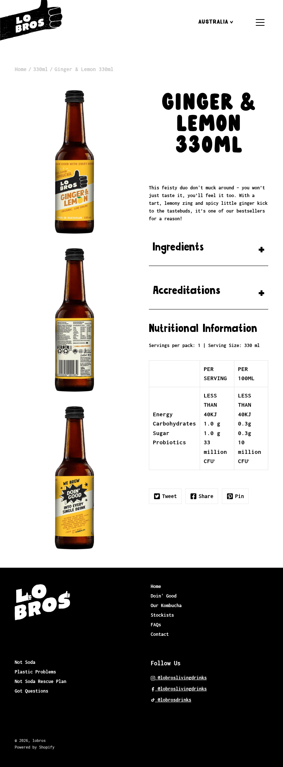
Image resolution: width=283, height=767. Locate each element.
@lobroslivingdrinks (181, 677)
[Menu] (260, 22)
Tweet (169, 496)
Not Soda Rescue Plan (40, 681)
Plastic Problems (35, 672)
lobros (39, 740)
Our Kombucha (166, 605)
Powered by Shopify (35, 747)
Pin (239, 496)
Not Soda (25, 662)
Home (21, 69)
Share (206, 496)
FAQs (156, 624)
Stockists (162, 615)
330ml (40, 69)
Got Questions (31, 691)
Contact (160, 634)
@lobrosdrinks (173, 700)
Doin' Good (164, 596)
